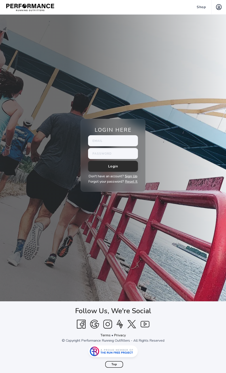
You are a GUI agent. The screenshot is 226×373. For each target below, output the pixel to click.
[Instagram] (107, 324)
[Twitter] (131, 324)
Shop (201, 7)
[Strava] (119, 324)
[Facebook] (81, 324)
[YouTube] (145, 324)
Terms (105, 335)
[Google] (94, 324)
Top (114, 364)
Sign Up (131, 176)
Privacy (120, 335)
